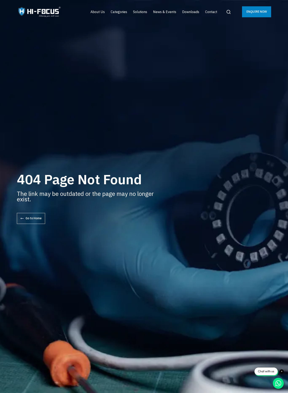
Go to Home (34, 218)
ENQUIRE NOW (256, 11)
